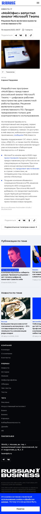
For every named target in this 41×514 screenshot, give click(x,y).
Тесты (4, 392)
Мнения (4, 376)
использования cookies (12, 499)
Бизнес (4, 414)
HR (2, 431)
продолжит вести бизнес (27, 169)
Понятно (20, 509)
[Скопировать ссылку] (31, 35)
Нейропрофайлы (9, 380)
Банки (4, 410)
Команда (5, 350)
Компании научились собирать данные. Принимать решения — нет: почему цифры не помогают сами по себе (15, 276)
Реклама (5, 402)
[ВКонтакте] (9, 459)
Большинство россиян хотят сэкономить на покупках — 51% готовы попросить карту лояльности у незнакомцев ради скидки (15, 328)
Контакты (5, 358)
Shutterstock (6, 209)
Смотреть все (7, 436)
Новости (5, 9)
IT (11, 9)
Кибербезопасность (10, 422)
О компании (6, 353)
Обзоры (5, 384)
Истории (5, 372)
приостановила (11, 158)
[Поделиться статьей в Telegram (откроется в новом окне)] (16, 35)
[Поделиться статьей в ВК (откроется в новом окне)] (21, 35)
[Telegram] (3, 459)
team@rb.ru (6, 453)
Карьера (5, 418)
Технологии (10, 72)
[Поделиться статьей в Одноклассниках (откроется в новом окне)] (26, 35)
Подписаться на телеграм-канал (20, 227)
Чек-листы (6, 388)
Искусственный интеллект (13, 406)
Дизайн (4, 427)
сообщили (18, 135)
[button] (38, 3)
